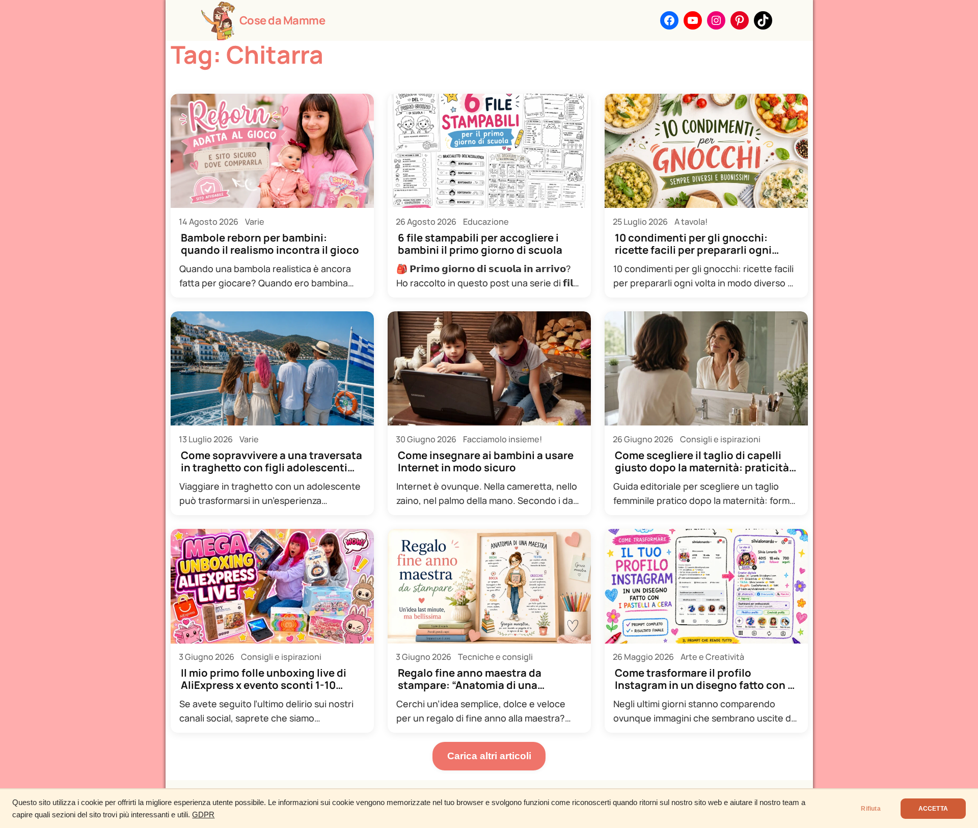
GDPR (203, 815)
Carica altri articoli (489, 756)
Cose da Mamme (282, 20)
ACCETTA (933, 808)
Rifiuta (870, 808)
